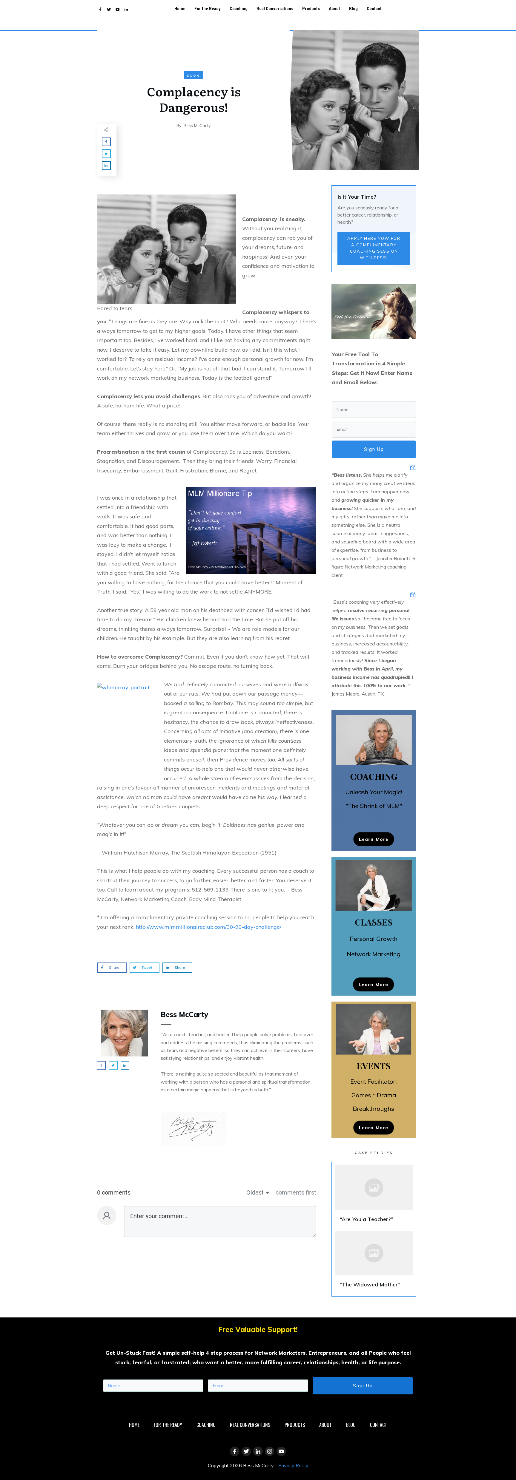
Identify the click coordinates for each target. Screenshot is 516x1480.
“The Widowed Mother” (374, 1262)
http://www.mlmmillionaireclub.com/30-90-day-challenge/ (208, 926)
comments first (296, 1192)
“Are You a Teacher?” (374, 1196)
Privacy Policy (293, 1465)
